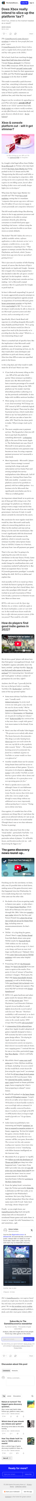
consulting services (16, 1309)
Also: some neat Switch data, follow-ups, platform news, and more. (12, 1410)
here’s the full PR (20, 966)
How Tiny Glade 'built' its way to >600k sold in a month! (12, 1441)
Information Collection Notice (21, 1346)
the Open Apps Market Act (17, 168)
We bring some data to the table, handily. (13, 1427)
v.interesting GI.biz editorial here (19, 1026)
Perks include (6, 108)
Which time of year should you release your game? (13, 1422)
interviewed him (11, 710)
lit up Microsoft (7, 166)
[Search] (32, 1396)
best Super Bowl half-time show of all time (17, 58)
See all (5, 1458)
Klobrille (30, 1188)
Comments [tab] (6, 1371)
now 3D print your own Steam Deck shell (19, 1169)
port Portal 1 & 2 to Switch (20, 983)
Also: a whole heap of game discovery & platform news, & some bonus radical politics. (12, 1447)
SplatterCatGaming (12, 702)
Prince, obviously (14, 63)
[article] (18, 1409)
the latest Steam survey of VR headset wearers (19, 1095)
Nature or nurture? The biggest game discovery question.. (12, 1404)
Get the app (28, 1492)
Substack (8, 1497)
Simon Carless (6, 27)
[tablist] (10, 1371)
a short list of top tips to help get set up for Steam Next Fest (19, 921)
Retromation (18, 713)
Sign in (32, 3)
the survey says (17, 1000)
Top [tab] (4, 1396)
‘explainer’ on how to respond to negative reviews (19, 1127)
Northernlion (16, 689)
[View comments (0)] (11, 34)
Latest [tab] (9, 1396)
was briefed (10, 306)
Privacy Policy (18, 1348)
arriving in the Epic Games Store (19, 1180)
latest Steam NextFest (18, 907)
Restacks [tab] (15, 1371)
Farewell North (24, 941)
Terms (12, 1486)
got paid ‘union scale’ (24, 68)
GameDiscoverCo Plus (10, 1212)
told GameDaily (27, 1022)
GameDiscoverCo (9, 47)
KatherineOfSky (15, 718)
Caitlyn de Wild (14, 157)
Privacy (29, 1484)
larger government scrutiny (12, 303)
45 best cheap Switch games (23, 1074)
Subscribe (24, 3)
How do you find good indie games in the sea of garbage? (17, 670)
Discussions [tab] (17, 1396)
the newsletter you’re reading (22, 1306)
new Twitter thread (25, 935)
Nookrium (29, 713)
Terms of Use (28, 1344)
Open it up (9, 741)
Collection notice (20, 1486)
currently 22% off (25, 103)
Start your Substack (13, 1492)
